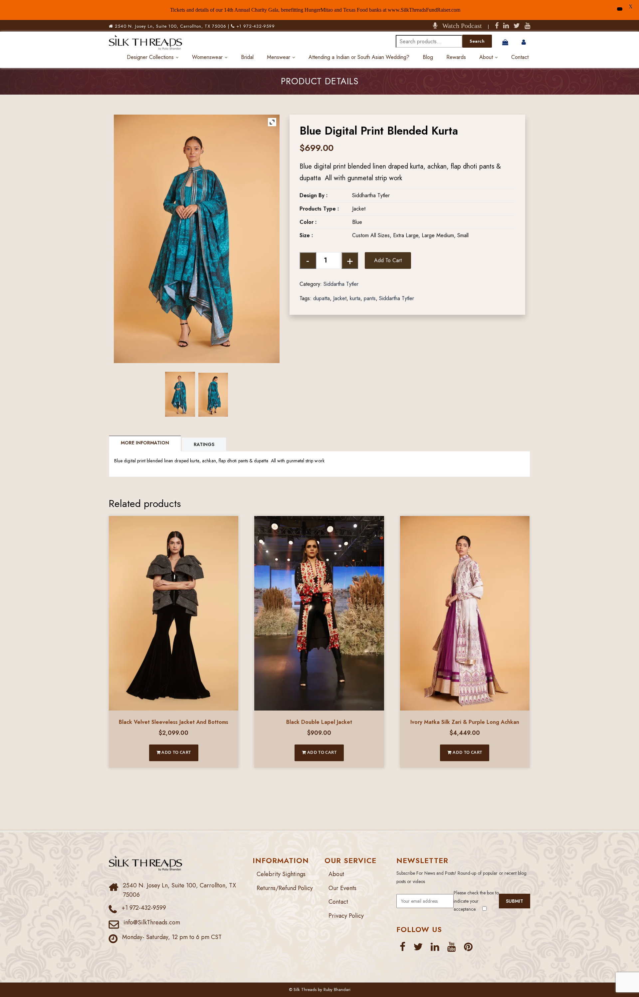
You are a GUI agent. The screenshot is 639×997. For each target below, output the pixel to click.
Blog (428, 57)
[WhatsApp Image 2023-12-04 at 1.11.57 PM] (180, 394)
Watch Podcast (459, 25)
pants (370, 298)
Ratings (204, 444)
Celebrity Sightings (281, 874)
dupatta (321, 298)
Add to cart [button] (175, 752)
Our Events (342, 888)
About (486, 57)
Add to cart (388, 260)
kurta (355, 298)
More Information (145, 442)
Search (477, 41)
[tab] (145, 443)
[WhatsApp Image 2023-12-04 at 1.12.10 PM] (213, 395)
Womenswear (207, 57)
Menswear (278, 57)
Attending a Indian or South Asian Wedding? (359, 57)
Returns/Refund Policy (285, 888)
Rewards (456, 57)
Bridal (247, 57)
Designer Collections (150, 57)
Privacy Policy (346, 915)
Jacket (339, 298)
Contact (520, 57)
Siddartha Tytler (340, 284)
